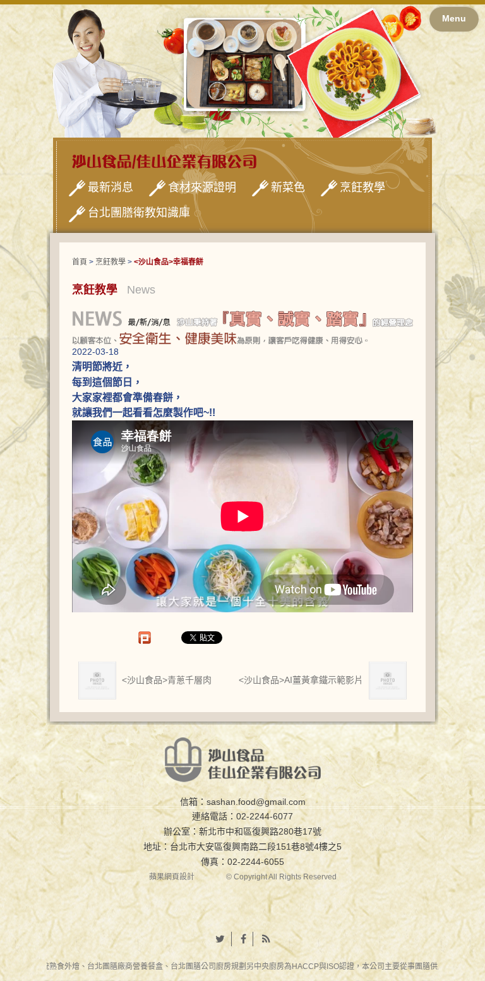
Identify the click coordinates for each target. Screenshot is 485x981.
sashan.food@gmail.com (256, 802)
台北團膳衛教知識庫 (139, 212)
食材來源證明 (202, 187)
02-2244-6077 (264, 816)
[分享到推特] (220, 939)
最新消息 (110, 187)
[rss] (266, 939)
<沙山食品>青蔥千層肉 (165, 679)
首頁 (79, 262)
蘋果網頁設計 (172, 876)
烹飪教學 (362, 187)
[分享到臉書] (243, 939)
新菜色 (288, 187)
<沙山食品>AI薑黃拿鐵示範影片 (302, 679)
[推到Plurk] (151, 637)
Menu (454, 18)
